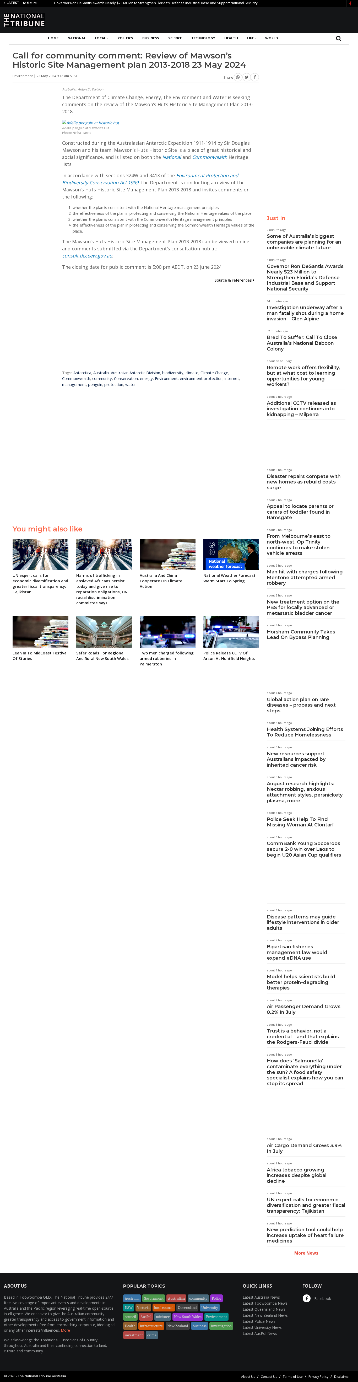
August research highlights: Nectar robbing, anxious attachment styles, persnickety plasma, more (305, 792)
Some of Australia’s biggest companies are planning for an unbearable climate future (304, 241)
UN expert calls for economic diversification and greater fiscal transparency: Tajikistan (306, 1205)
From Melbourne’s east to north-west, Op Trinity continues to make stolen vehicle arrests (298, 544)
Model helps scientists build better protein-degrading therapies (301, 982)
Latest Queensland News (264, 1309)
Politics (125, 38)
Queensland (187, 1307)
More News (306, 1253)
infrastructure (151, 1326)
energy (146, 378)
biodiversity (172, 372)
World (271, 38)
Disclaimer (342, 1376)
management (74, 384)
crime (151, 1335)
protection (113, 384)
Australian (176, 1298)
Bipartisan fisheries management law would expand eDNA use (297, 952)
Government (154, 1298)
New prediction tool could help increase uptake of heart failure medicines (305, 1235)
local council (163, 1307)
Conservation (126, 378)
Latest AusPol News (260, 1333)
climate (192, 372)
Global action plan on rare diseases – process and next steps (301, 705)
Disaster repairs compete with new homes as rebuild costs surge (304, 482)
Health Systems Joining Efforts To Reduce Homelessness (305, 732)
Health (231, 38)
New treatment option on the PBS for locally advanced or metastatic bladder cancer (303, 607)
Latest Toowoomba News (265, 1303)
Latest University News (262, 1327)
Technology (203, 38)
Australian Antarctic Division (135, 372)
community (102, 378)
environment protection (201, 378)
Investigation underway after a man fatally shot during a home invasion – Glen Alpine (305, 313)
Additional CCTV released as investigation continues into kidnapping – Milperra (301, 408)
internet (232, 378)
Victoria (143, 1307)
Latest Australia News (261, 1297)
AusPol (145, 1316)
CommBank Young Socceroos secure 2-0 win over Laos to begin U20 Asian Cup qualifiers (304, 849)
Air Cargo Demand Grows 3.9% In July (304, 1148)
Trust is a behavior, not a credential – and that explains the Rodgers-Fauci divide (303, 1036)
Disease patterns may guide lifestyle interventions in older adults (303, 922)
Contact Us (269, 1376)
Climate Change (214, 372)
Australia (101, 372)
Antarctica (82, 372)
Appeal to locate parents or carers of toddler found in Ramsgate (300, 511)
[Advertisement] (258, 19)
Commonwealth (209, 157)
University (209, 1307)
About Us (248, 1376)
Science (175, 38)
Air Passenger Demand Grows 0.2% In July (303, 1009)
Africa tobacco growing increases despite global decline (297, 1175)
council (130, 1316)
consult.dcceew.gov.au (87, 255)
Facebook (322, 1298)
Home (53, 38)
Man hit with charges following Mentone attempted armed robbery (305, 577)
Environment (166, 378)
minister (163, 1316)
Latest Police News (259, 1321)
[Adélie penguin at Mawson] (90, 122)
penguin (95, 384)
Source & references (234, 280)
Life (250, 38)
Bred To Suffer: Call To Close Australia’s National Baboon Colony (302, 343)
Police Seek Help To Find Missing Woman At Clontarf (300, 822)
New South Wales (188, 1316)
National (77, 38)
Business (150, 38)
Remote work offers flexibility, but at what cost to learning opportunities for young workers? (303, 376)
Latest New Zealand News (265, 1315)
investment (134, 1335)
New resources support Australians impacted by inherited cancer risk (296, 759)
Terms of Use (293, 1376)
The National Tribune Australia (42, 1376)
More (65, 1330)
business (200, 1326)
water (130, 384)
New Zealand (177, 1326)
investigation (221, 1326)
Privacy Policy (318, 1376)
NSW (129, 1307)
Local (100, 38)
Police (216, 1298)
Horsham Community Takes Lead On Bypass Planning (301, 635)
